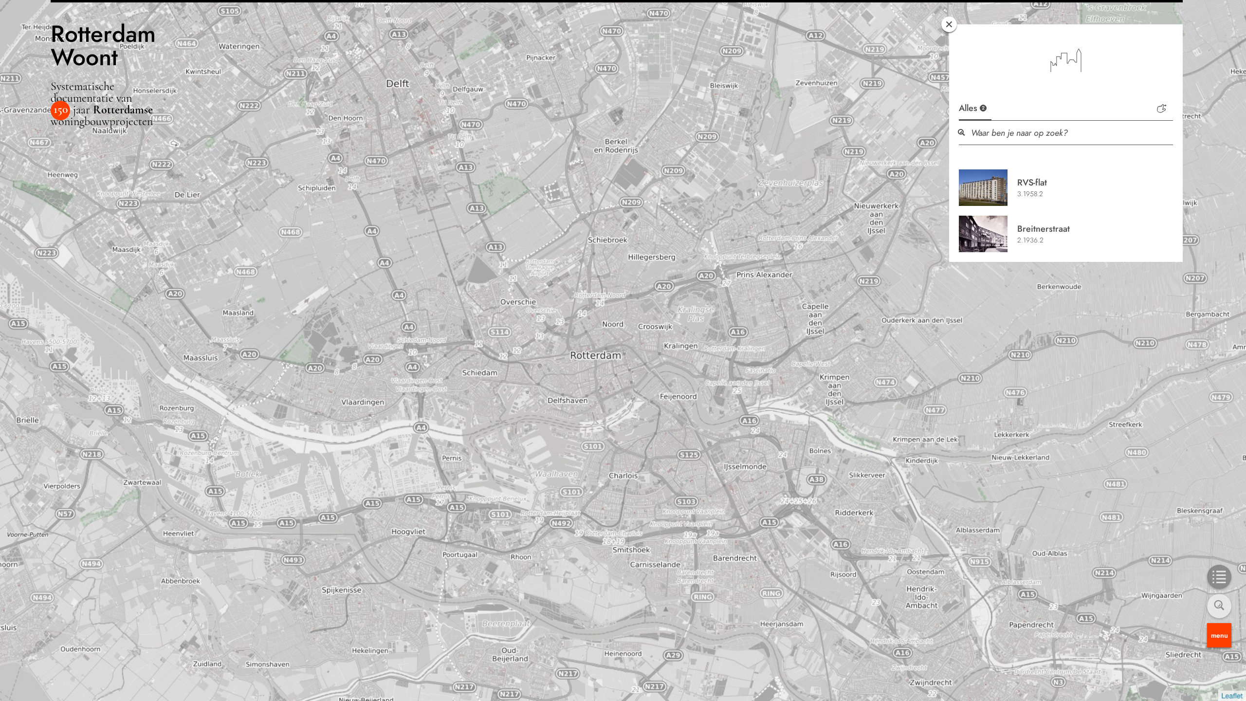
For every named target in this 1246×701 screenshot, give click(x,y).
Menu (1219, 635)
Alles (972, 108)
